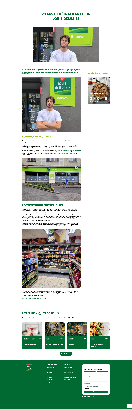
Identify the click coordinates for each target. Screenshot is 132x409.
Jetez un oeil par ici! (41, 298)
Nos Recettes (49, 377)
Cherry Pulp (107, 404)
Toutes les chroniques (66, 353)
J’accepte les (91, 386)
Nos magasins (50, 372)
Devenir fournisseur (68, 367)
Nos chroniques (50, 379)
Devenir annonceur (68, 370)
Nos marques (50, 370)
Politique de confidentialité (59, 404)
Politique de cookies (71, 404)
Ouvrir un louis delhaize (69, 372)
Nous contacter (67, 379)
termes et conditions (94, 386)
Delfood (67, 374)
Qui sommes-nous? (51, 367)
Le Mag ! (49, 382)
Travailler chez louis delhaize (70, 377)
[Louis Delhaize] (29, 381)
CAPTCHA (86, 389)
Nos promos (49, 374)
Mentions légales (80, 404)
